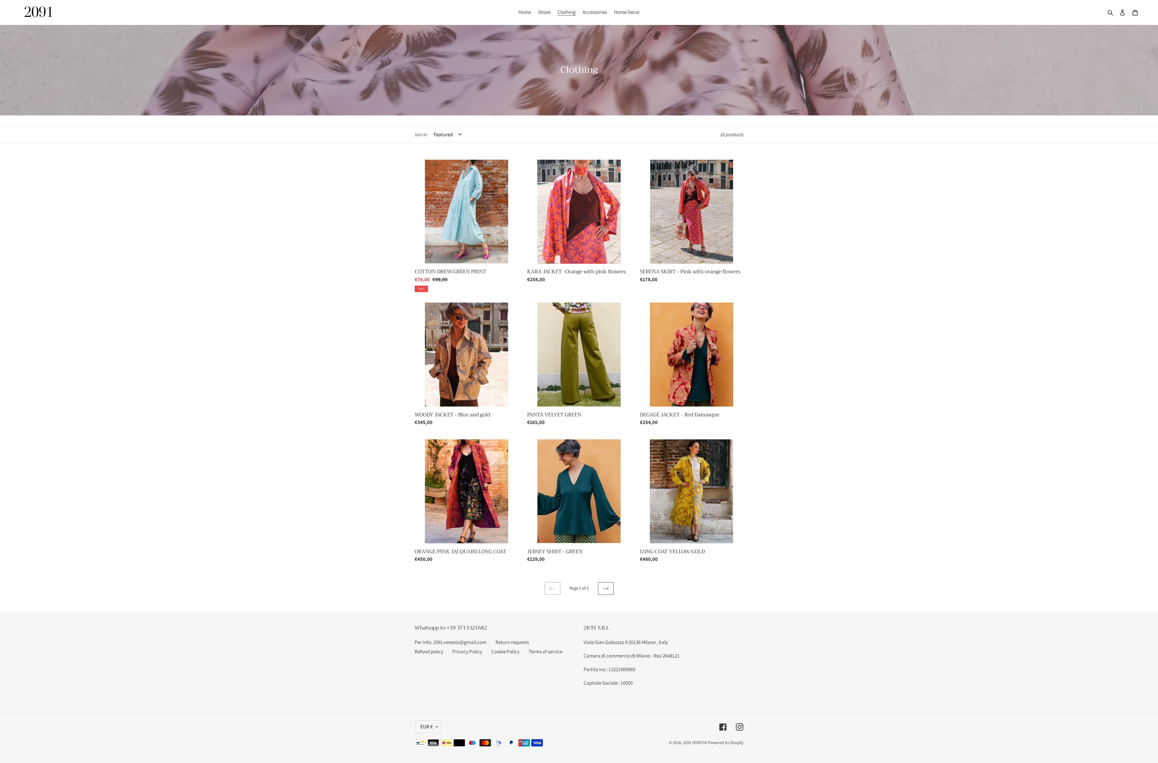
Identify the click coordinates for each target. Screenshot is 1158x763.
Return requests (512, 642)
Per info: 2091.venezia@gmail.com (450, 642)
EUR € (426, 726)
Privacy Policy (467, 651)
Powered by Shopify (725, 742)
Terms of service (545, 651)
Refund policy (429, 651)
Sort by (421, 135)
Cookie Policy (505, 651)
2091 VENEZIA (695, 742)
